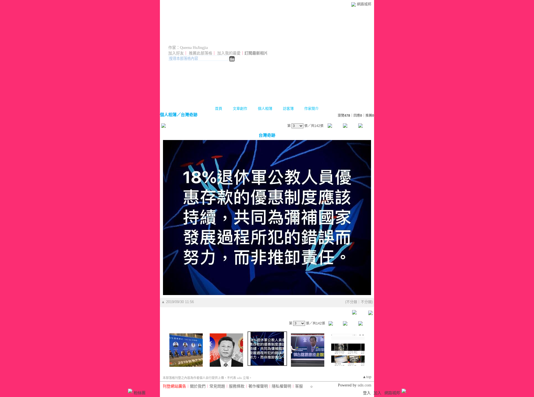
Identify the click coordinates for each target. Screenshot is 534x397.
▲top (366, 377)
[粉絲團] (130, 391)
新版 (270, 39)
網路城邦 (364, 4)
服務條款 (236, 386)
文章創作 (240, 108)
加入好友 (176, 53)
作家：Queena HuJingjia (188, 48)
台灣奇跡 (189, 114)
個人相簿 (265, 108)
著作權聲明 (258, 386)
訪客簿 (288, 108)
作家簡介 (311, 108)
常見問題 (217, 386)
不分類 (351, 302)
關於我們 (198, 386)
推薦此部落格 (200, 53)
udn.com (364, 385)
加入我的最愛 (229, 53)
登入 (367, 393)
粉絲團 (139, 393)
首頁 (218, 108)
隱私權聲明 (281, 386)
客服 (299, 386)
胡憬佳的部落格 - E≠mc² (209, 39)
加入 (377, 393)
